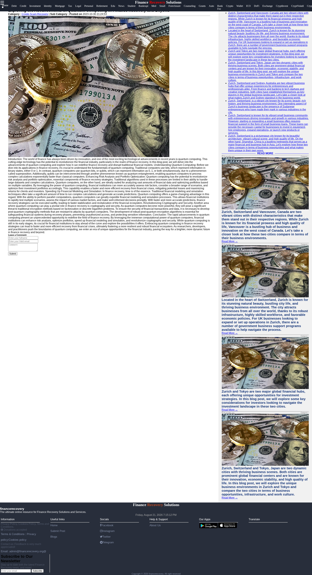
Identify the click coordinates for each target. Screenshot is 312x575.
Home (54, 525)
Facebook (107, 525)
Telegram (108, 542)
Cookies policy (17, 539)
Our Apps (204, 519)
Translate (254, 519)
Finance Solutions (158, 2)
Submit (12, 253)
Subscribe (37, 571)
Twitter (107, 536)
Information (7, 519)
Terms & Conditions (13, 534)
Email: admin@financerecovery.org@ (23, 551)
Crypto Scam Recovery (35, 14)
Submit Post (57, 531)
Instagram (108, 531)
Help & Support (159, 519)
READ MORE (265, 153)
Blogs (53, 536)
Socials (104, 519)
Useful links (57, 519)
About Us (155, 525)
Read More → (230, 241)
